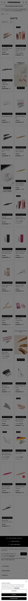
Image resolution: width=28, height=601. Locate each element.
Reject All (14, 594)
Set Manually (14, 590)
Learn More (17, 588)
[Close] (26, 581)
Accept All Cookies (14, 598)
